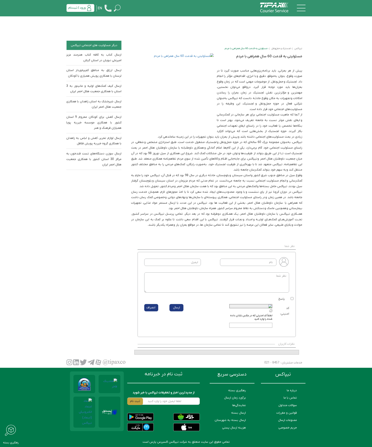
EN (100, 8)
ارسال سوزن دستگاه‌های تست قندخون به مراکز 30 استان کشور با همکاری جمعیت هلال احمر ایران (94, 159)
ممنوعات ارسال (287, 420)
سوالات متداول (287, 405)
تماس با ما (290, 398)
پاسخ (281, 299)
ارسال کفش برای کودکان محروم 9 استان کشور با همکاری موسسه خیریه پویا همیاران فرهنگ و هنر (94, 122)
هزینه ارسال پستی (234, 428)
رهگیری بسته (237, 390)
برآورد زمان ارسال (235, 398)
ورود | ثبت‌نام (77, 8)
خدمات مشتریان (291, 363)
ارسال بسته (238, 413)
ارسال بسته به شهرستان (230, 420)
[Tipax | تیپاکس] (274, 8)
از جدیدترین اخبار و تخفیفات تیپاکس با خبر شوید (164, 393)
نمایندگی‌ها (239, 405)
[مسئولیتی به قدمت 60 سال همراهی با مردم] (174, 93)
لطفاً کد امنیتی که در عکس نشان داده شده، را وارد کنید (251, 317)
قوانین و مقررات (286, 413)
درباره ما (292, 390)
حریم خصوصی (287, 428)
